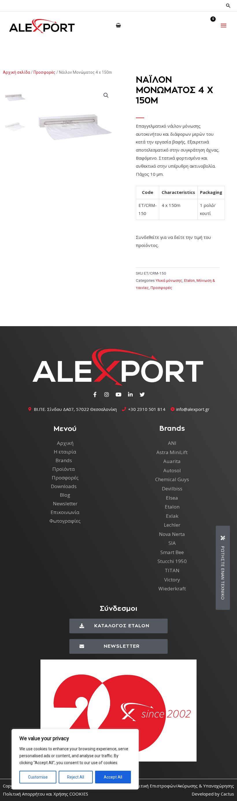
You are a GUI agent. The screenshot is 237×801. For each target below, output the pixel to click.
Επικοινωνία (65, 512)
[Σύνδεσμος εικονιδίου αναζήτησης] (228, 5)
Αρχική (65, 443)
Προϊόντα (63, 469)
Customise (38, 777)
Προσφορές (44, 72)
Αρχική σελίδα (16, 72)
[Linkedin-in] (130, 394)
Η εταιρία (65, 451)
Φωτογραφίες (65, 520)
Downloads (64, 486)
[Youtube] (118, 394)
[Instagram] (106, 394)
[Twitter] (142, 394)
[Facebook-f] (95, 394)
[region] (75, 759)
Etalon (189, 280)
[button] (106, 95)
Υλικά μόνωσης (168, 280)
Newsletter (65, 503)
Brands (63, 460)
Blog (65, 495)
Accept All (113, 777)
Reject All (75, 777)
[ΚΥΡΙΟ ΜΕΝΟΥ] (224, 25)
